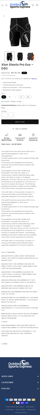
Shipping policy (31, 409)
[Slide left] (2, 57)
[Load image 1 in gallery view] (9, 56)
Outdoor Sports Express (18, 407)
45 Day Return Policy (7, 139)
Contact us (33, 140)
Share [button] (5, 344)
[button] (2, 5)
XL (21, 97)
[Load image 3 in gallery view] (30, 56)
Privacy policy (10, 409)
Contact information (21, 412)
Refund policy (30, 407)
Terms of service (20, 409)
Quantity (4, 111)
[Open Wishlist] (33, 5)
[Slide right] (38, 57)
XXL (28, 97)
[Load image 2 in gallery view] (20, 56)
